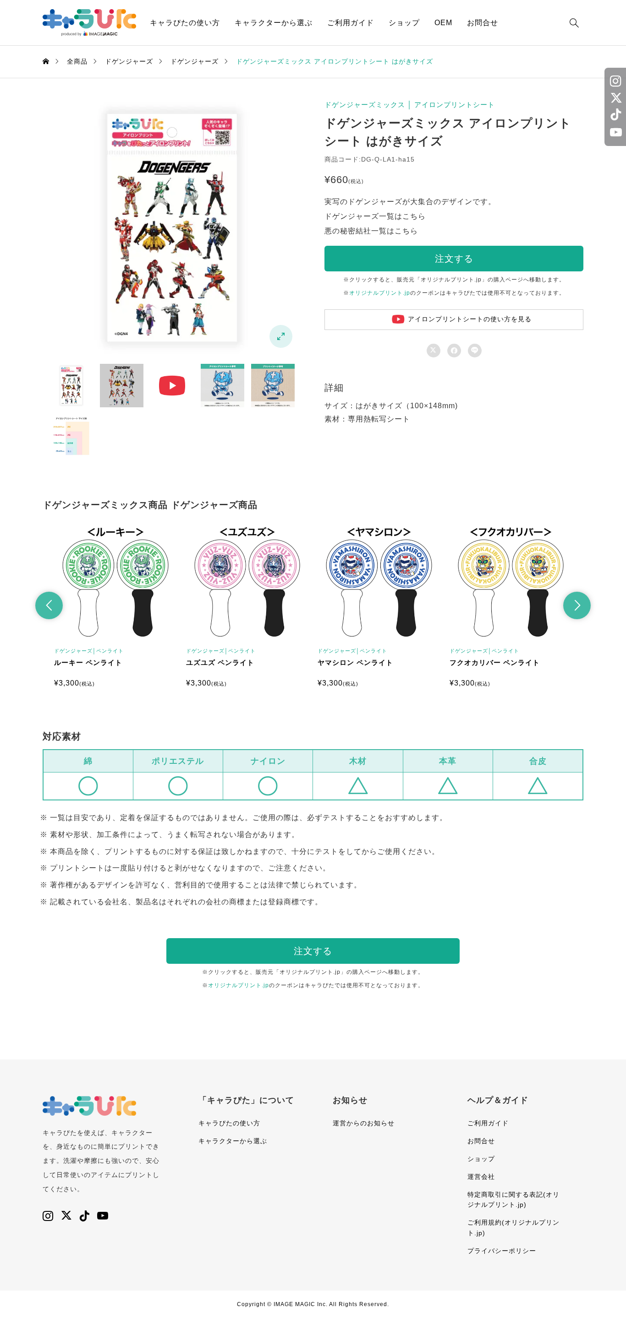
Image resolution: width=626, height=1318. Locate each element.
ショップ (404, 23)
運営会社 (481, 1176)
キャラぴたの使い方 (185, 23)
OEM (443, 23)
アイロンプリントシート (454, 104)
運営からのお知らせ (364, 1123)
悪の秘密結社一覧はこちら (371, 231)
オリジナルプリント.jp (379, 293)
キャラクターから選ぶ (274, 23)
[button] (49, 605)
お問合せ (482, 23)
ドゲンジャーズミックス (364, 104)
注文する (454, 259)
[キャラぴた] (89, 22)
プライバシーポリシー (501, 1250)
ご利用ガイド (350, 23)
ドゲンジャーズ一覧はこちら (375, 216)
